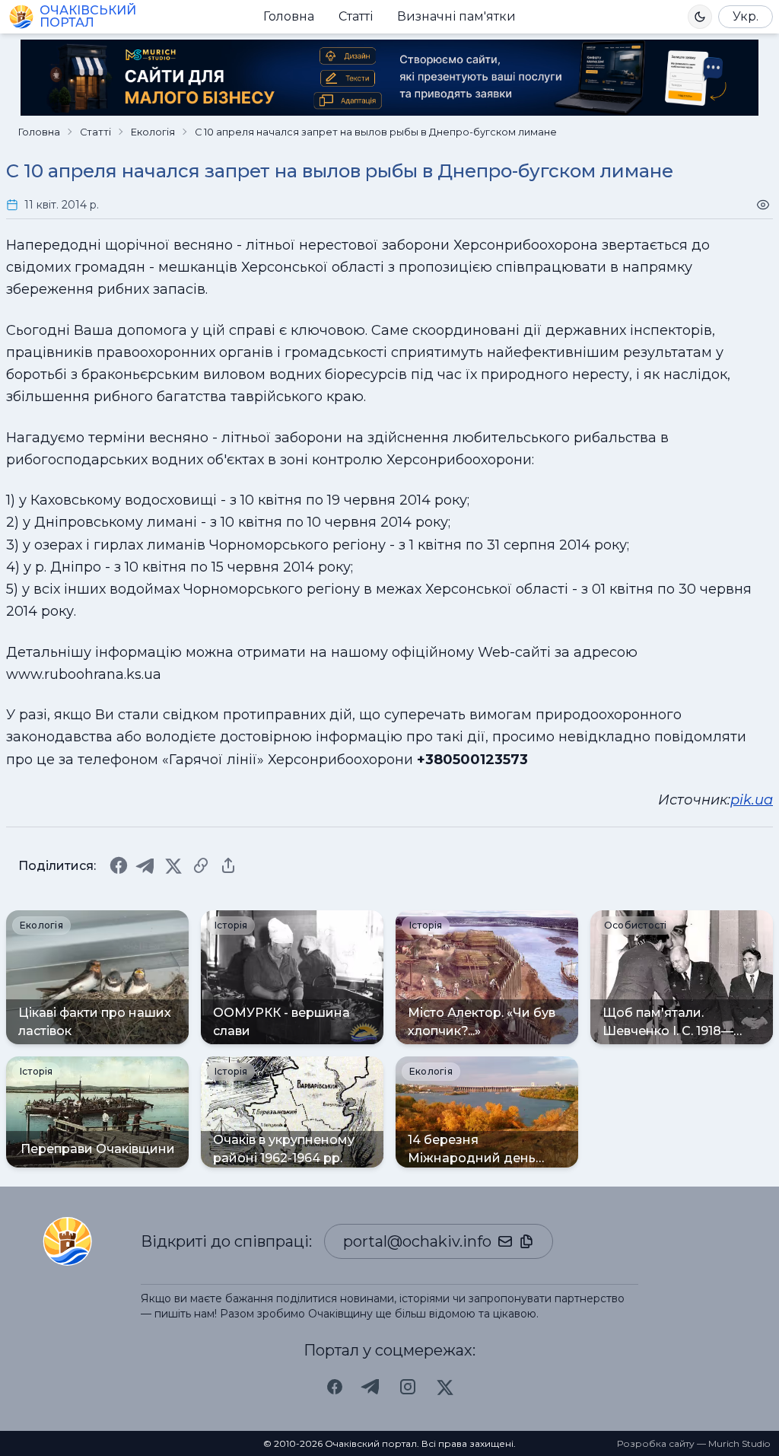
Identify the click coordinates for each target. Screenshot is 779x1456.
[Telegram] (146, 865)
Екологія (153, 132)
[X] (173, 865)
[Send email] (505, 1241)
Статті (356, 16)
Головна (288, 16)
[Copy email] (526, 1241)
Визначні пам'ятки (456, 16)
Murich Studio (739, 1443)
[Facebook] (118, 865)
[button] (700, 17)
